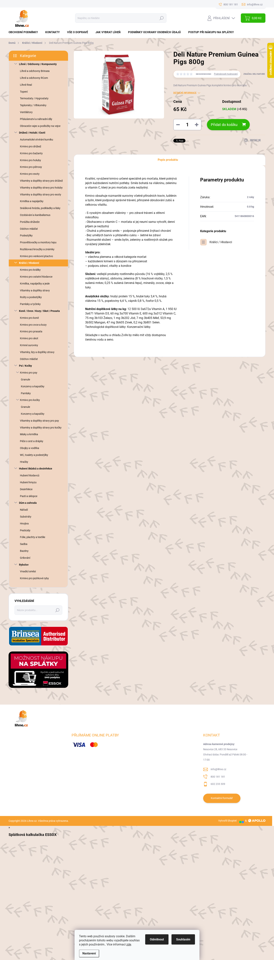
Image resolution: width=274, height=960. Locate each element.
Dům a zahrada (28, 502)
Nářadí (24, 509)
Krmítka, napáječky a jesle (35, 283)
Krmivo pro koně (29, 317)
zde (128, 944)
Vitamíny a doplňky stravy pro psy (39, 420)
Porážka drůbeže (30, 221)
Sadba (23, 544)
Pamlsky (26, 393)
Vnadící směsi (28, 571)
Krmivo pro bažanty (31, 153)
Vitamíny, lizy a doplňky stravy (37, 352)
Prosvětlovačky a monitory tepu (38, 242)
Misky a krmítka (29, 434)
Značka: (254, 74)
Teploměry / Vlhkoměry (33, 105)
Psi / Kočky (25, 365)
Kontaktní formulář (222, 798)
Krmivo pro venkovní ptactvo (36, 256)
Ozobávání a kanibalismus (35, 214)
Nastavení (89, 953)
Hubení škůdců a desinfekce (35, 468)
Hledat (161, 18)
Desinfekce (26, 489)
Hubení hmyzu (28, 482)
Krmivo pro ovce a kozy (33, 324)
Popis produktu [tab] (168, 160)
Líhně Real (26, 84)
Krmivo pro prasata (31, 331)
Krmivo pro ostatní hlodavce (36, 276)
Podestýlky (26, 235)
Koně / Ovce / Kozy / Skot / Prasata (39, 310)
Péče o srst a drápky (31, 441)
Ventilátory (26, 112)
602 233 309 (218, 783)
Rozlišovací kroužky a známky (37, 249)
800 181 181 (218, 776)
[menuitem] (25, 32)
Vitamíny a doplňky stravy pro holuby (41, 187)
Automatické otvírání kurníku (36, 139)
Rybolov (24, 564)
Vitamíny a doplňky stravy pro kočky (41, 427)
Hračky (24, 461)
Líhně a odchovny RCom (34, 77)
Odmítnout (157, 939)
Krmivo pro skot (29, 338)
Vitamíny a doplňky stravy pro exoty (40, 194)
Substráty (25, 516)
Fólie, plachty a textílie (32, 537)
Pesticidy (25, 530)
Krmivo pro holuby (30, 160)
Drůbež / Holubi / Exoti (32, 132)
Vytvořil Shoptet (227, 820)
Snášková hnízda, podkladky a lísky (40, 208)
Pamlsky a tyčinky (30, 304)
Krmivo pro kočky (30, 399)
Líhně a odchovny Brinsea (35, 70)
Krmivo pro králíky (30, 269)
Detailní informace (184, 92)
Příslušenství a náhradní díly (36, 119)
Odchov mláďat (29, 228)
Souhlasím (183, 939)
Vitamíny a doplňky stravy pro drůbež (41, 180)
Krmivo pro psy (28, 372)
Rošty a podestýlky (31, 297)
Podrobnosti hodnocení (226, 74)
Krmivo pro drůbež (30, 146)
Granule (25, 379)
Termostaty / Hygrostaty (34, 98)
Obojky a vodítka (29, 448)
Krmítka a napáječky (31, 201)
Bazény (24, 550)
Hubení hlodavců (29, 475)
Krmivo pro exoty (30, 173)
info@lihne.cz (218, 769)
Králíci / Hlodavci (29, 262)
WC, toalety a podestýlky (34, 454)
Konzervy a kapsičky (32, 386)
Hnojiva (24, 523)
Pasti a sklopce (28, 496)
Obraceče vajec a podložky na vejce (40, 125)
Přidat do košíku (224, 124)
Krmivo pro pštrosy (31, 166)
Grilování (25, 557)
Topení (24, 91)
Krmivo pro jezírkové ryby (34, 578)
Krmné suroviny (29, 345)
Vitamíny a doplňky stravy (35, 290)
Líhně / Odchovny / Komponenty (38, 64)
